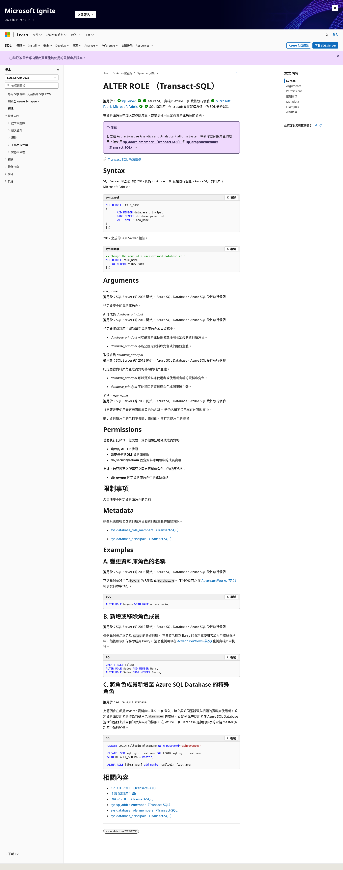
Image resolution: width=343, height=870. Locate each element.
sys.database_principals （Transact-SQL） (142, 539)
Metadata (292, 101)
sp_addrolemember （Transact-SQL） (152, 142)
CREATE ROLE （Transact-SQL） (134, 788)
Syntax (291, 81)
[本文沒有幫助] (320, 125)
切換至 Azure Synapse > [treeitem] (23, 101)
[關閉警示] (335, 8)
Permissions (294, 91)
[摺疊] (58, 70)
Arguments (293, 86)
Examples (292, 107)
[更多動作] (236, 73)
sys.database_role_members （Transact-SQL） (145, 530)
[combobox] (32, 77)
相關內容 (291, 112)
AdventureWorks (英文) (218, 580)
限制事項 (291, 96)
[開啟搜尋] (327, 34)
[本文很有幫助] (316, 125)
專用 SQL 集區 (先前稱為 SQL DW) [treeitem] (29, 94)
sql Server (128, 101)
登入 (335, 34)
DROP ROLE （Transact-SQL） (133, 799)
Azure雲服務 (124, 73)
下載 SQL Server (325, 45)
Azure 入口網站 (299, 45)
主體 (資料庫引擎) (123, 793)
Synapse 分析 (146, 73)
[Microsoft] (7, 34)
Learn (108, 73)
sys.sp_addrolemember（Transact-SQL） (141, 805)
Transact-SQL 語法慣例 (124, 159)
